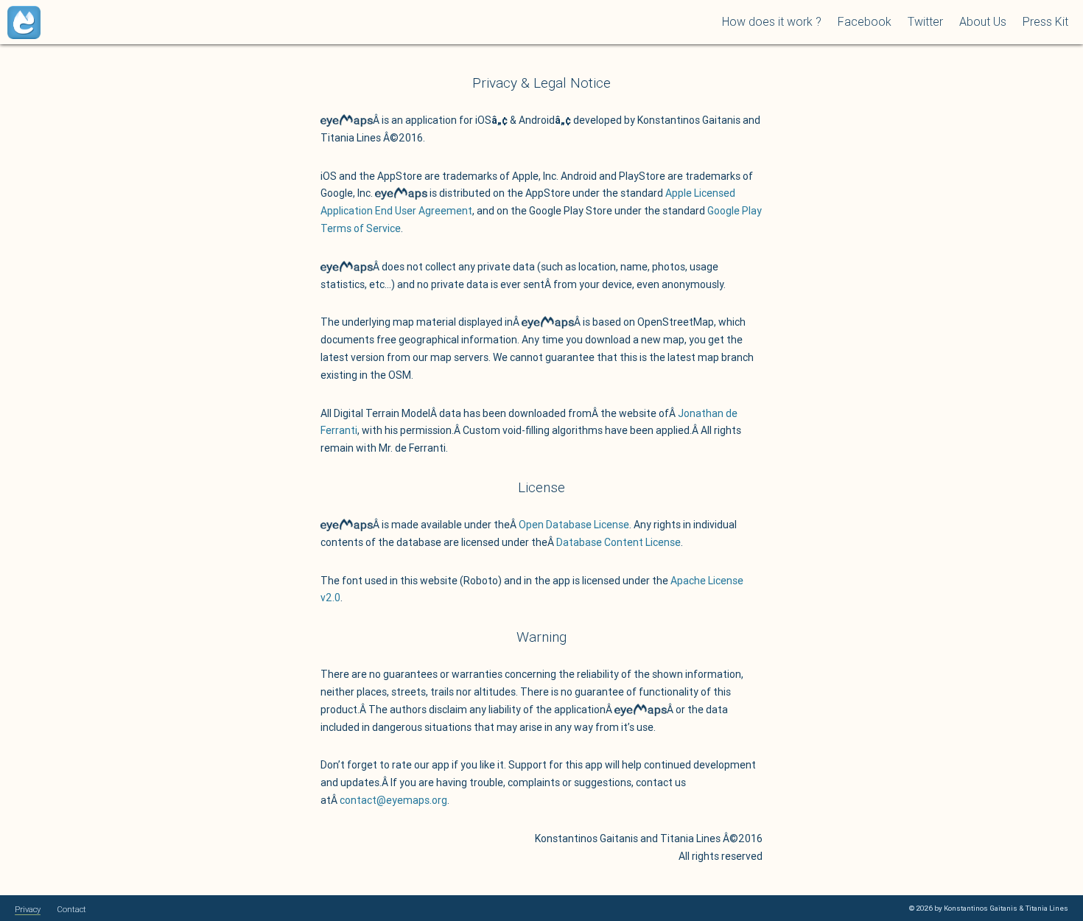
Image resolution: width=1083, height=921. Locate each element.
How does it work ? (771, 21)
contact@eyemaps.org (393, 800)
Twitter (925, 21)
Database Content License (618, 542)
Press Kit (1045, 21)
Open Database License (574, 524)
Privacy (28, 909)
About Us (982, 21)
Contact (71, 909)
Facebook (864, 21)
